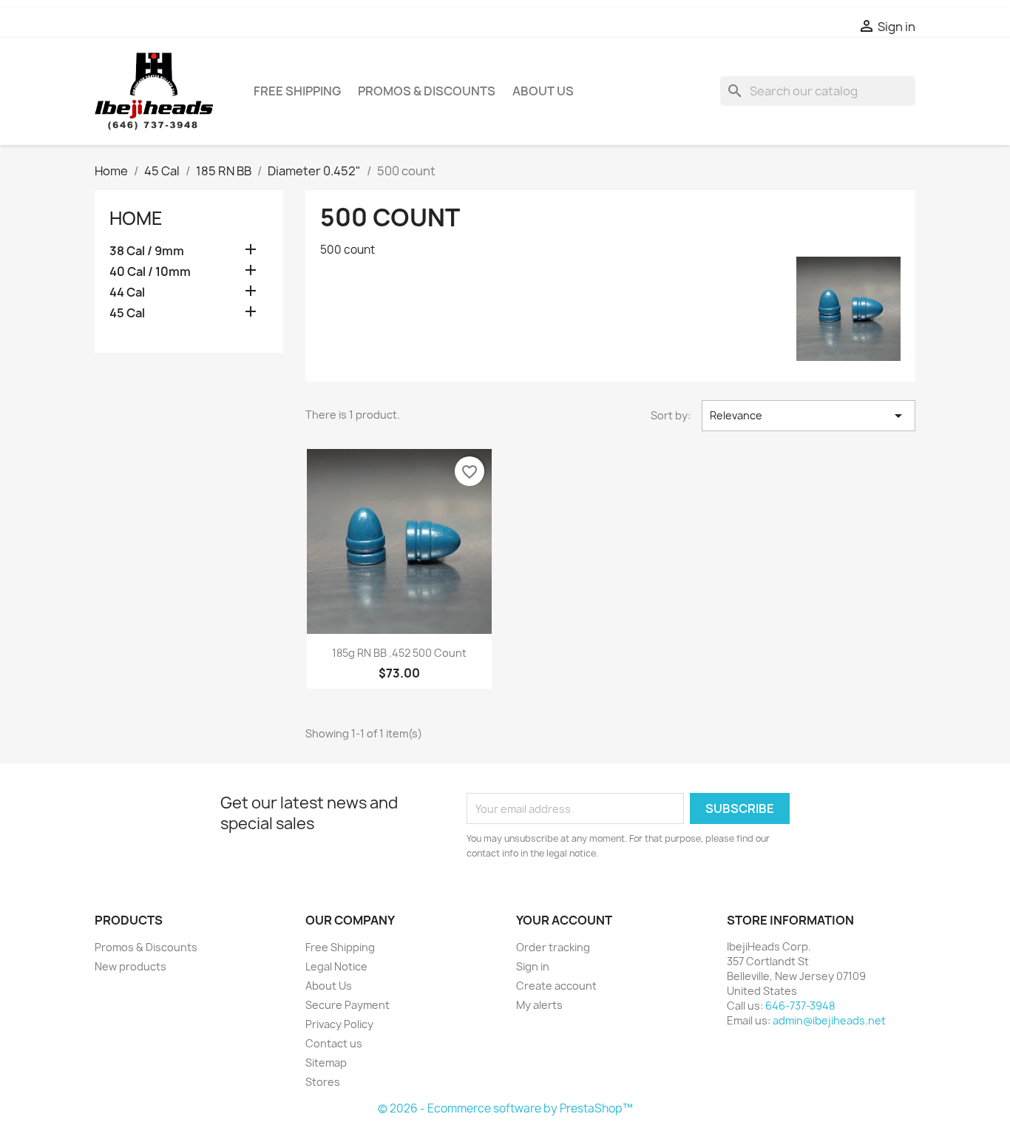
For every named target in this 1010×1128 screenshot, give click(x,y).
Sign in (532, 966)
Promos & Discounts (426, 91)
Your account (564, 920)
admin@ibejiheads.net (829, 1020)
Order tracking (553, 947)
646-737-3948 (800, 1006)
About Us (543, 91)
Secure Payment (347, 1005)
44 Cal (127, 292)
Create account (556, 986)
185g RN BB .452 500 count (399, 653)
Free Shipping (297, 91)
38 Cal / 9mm (146, 251)
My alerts (539, 1005)
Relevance (808, 416)
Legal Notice (336, 966)
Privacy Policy (339, 1024)
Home (136, 218)
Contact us (333, 1043)
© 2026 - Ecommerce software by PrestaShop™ (505, 1108)
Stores (322, 1082)
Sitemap (326, 1063)
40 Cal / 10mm (150, 272)
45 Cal (127, 313)
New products (130, 966)
